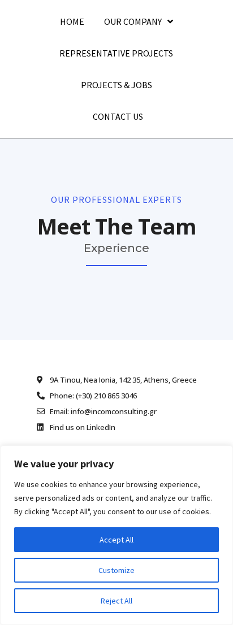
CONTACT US (118, 116)
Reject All (116, 601)
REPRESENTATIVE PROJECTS (116, 53)
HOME (72, 21)
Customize (116, 570)
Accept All (116, 540)
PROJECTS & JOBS (116, 84)
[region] (116, 535)
